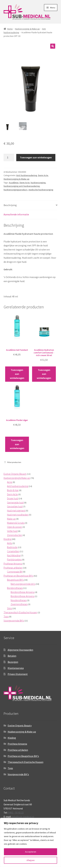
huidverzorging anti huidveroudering (22, 186)
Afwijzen (31, 860)
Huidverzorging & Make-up (27, 28)
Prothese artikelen (18, 749)
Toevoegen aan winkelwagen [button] (17, 374)
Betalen (12, 655)
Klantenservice (16, 668)
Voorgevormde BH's (18, 774)
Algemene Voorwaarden (20, 649)
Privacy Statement (18, 674)
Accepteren (30, 851)
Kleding (12, 737)
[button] (52, 46)
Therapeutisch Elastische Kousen (25, 762)
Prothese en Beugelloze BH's (23, 756)
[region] (30, 842)
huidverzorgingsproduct (15, 189)
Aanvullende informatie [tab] (16, 214)
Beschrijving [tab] (10, 205)
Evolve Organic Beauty (20, 725)
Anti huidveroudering (26, 175)
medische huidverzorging (40, 189)
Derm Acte (43, 175)
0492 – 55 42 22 (16, 812)
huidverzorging (38, 182)
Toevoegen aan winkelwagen (36, 157)
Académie (13, 182)
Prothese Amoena (17, 743)
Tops (10, 768)
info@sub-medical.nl (23, 816)
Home (10, 28)
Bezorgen (13, 661)
